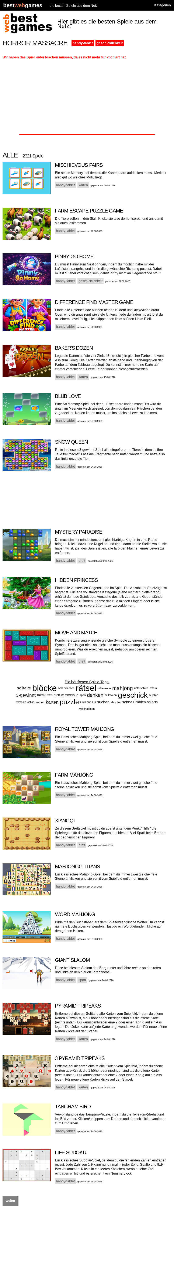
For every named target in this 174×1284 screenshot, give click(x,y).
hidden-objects (146, 702)
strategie (21, 702)
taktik (41, 695)
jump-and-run (88, 702)
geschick (133, 695)
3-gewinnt (26, 695)
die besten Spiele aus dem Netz (74, 5)
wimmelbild (69, 695)
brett (57, 695)
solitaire (24, 688)
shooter (116, 702)
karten (52, 702)
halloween (111, 695)
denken (95, 695)
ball (60, 688)
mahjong (122, 688)
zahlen (40, 702)
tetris (49, 695)
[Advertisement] (87, 98)
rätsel (86, 688)
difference (104, 688)
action (30, 702)
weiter (10, 1201)
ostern (153, 688)
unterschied (141, 688)
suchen (103, 702)
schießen (69, 688)
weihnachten (87, 708)
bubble (153, 695)
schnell (128, 702)
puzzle (69, 702)
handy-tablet (83, 43)
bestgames (22, 5)
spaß (83, 695)
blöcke (44, 688)
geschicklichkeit (110, 43)
